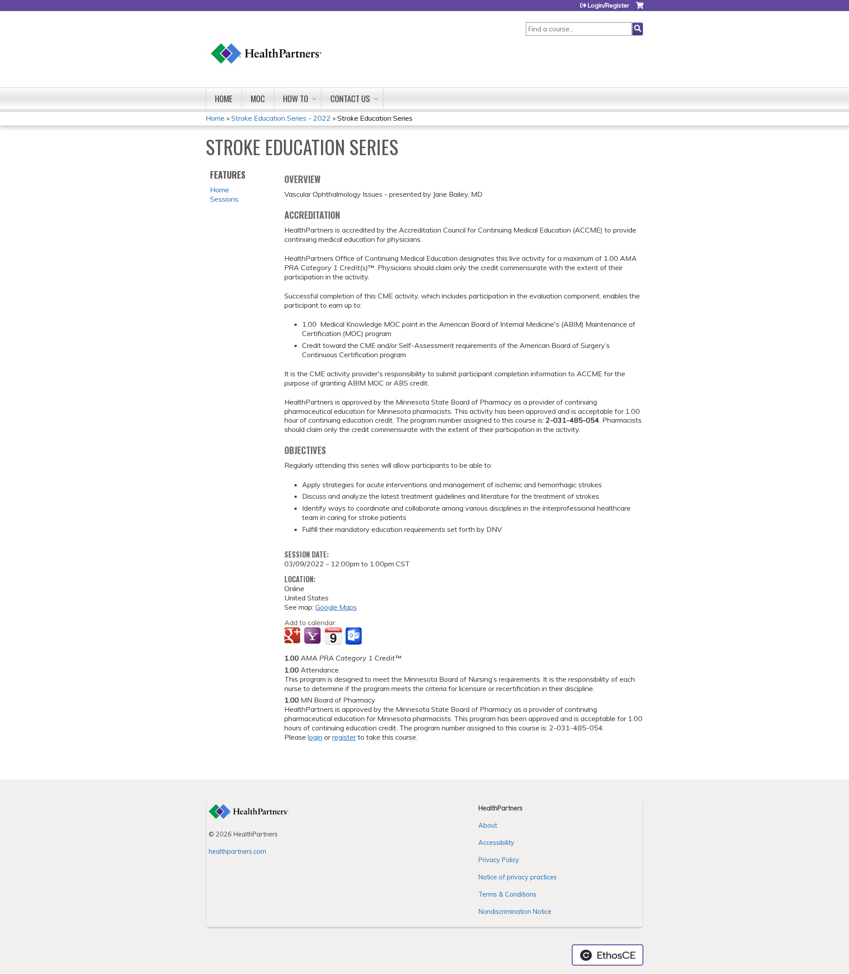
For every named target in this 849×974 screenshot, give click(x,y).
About (487, 825)
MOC (258, 98)
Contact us (350, 98)
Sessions (224, 199)
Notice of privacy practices (517, 877)
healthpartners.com (237, 852)
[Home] (267, 45)
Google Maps (336, 607)
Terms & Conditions (507, 894)
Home (224, 98)
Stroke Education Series (375, 118)
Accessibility (496, 843)
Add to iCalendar (333, 636)
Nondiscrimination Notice (514, 912)
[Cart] (639, 8)
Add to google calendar (293, 636)
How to (295, 98)
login (315, 737)
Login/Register (608, 5)
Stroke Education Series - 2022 (281, 118)
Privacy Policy (498, 860)
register (344, 737)
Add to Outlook (354, 636)
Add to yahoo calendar (313, 636)
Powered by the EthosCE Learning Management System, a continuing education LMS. (607, 955)
